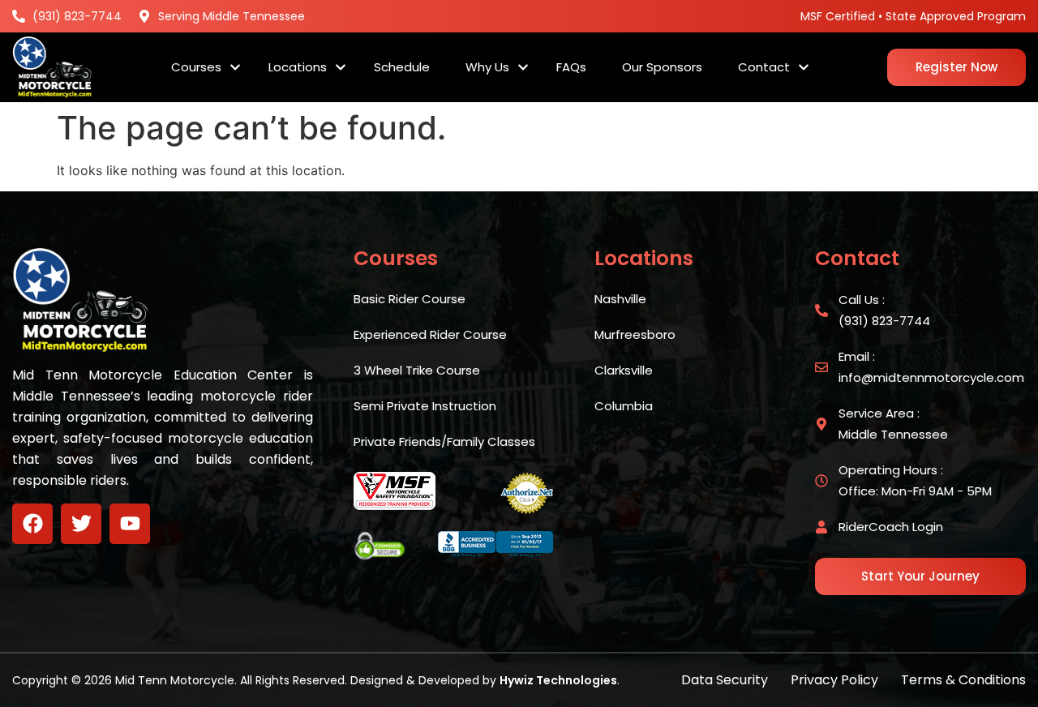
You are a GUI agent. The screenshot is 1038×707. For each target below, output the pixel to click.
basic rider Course (409, 298)
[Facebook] (32, 523)
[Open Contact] (803, 67)
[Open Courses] (235, 67)
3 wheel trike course (417, 370)
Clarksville (623, 370)
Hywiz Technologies (558, 680)
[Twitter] (81, 523)
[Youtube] (129, 523)
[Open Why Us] (523, 67)
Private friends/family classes (444, 441)
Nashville (620, 298)
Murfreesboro (635, 334)
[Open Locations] (340, 67)
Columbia (623, 405)
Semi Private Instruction (425, 405)
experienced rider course (430, 334)
